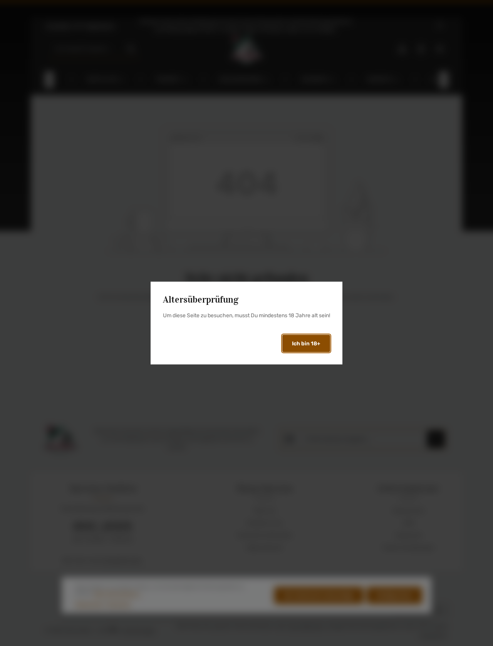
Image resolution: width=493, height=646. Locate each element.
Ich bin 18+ (306, 343)
